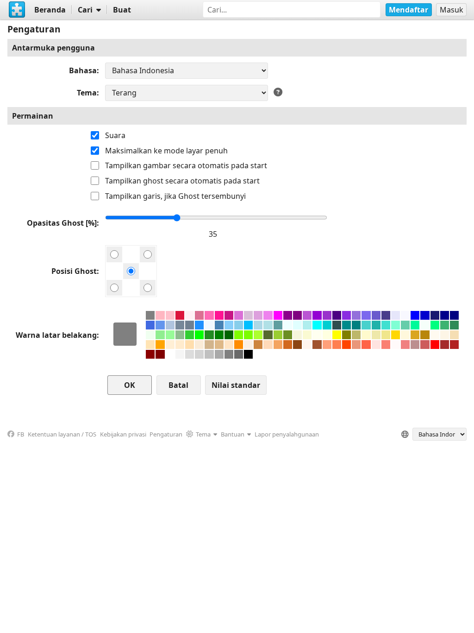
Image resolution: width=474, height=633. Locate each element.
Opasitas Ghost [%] (62, 223)
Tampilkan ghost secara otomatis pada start (182, 181)
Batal (178, 385)
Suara (115, 135)
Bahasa (83, 70)
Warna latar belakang (56, 335)
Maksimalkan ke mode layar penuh (166, 151)
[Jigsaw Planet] (17, 9)
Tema (87, 93)
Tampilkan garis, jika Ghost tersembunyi (175, 196)
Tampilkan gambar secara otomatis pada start (186, 165)
